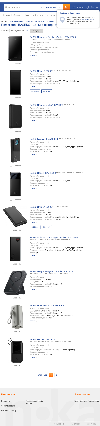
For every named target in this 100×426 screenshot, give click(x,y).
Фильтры (36, 31)
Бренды (83, 401)
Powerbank (51, 21)
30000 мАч (46, 227)
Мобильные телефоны (20, 15)
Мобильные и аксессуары (35, 21)
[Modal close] (95, 13)
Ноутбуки (34, 15)
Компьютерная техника (49, 15)
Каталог (6, 15)
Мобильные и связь (16, 21)
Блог (76, 401)
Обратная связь (8, 406)
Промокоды (93, 401)
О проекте (5, 401)
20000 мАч (35, 91)
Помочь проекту (8, 410)
